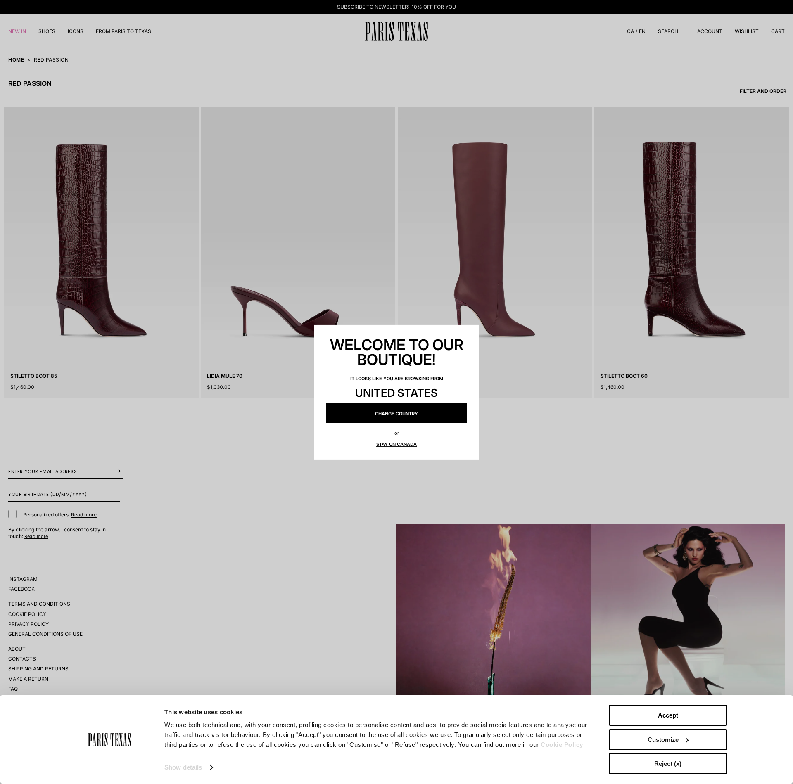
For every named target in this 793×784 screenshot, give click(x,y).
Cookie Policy (562, 744)
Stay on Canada (396, 444)
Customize (663, 739)
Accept (668, 715)
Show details (183, 767)
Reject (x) (667, 763)
